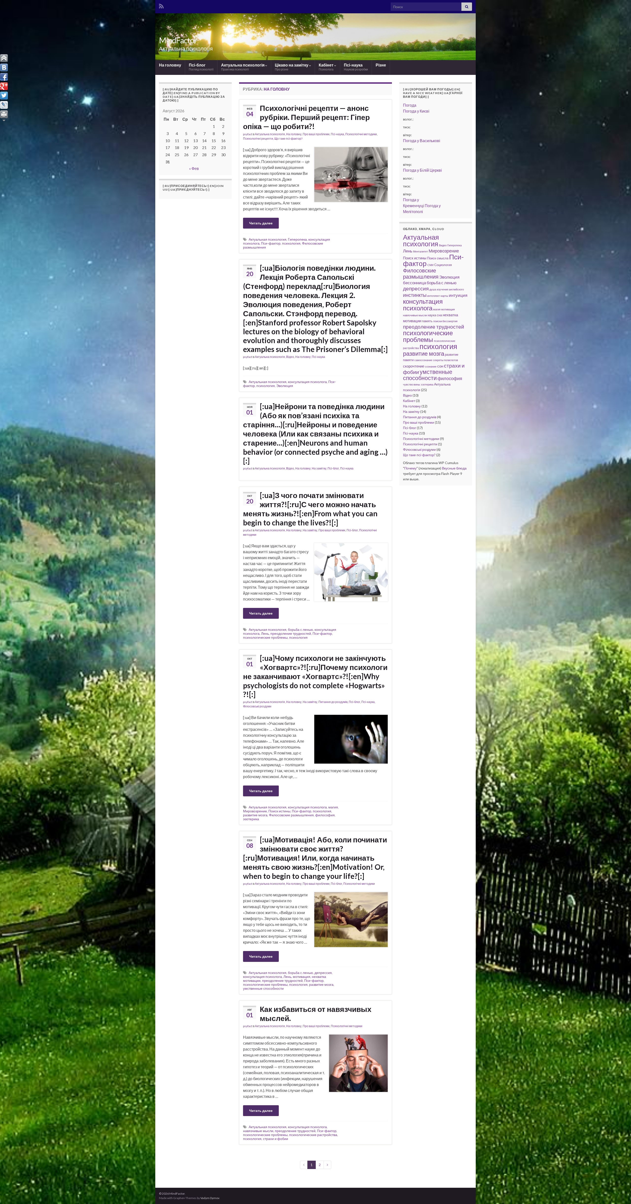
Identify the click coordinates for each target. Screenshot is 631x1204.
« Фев (194, 168)
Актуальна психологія (243, 67)
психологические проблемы (265, 637)
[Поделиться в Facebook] (4, 77)
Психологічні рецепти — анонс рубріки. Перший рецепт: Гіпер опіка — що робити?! (306, 117)
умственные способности (263, 988)
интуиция (458, 295)
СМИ (430, 265)
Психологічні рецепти (258, 138)
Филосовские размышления (291, 815)
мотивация (301, 976)
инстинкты (414, 295)
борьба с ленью (300, 629)
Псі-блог (201, 67)
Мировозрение (255, 811)
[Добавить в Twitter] (4, 96)
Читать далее (261, 223)
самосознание (423, 360)
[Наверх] (4, 58)
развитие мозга (255, 815)
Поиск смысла (437, 258)
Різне (381, 65)
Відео (290, 357)
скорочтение (413, 366)
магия (333, 807)
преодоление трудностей (290, 633)
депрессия (323, 972)
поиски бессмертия (445, 321)
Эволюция (284, 386)
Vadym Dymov (209, 1198)
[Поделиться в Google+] (4, 86)
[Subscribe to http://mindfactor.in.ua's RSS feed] (161, 5)
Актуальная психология (267, 239)
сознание (431, 366)
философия (325, 815)
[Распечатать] (4, 114)
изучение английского (450, 289)
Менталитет (420, 251)
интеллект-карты (437, 295)
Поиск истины (279, 811)
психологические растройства (313, 1135)
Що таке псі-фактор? (288, 138)
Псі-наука (356, 67)
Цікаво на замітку (292, 67)
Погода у (416, 111)
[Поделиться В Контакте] (4, 67)
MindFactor (178, 40)
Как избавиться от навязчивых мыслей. (315, 1013)
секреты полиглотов (445, 360)
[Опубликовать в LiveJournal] (4, 105)
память (427, 321)
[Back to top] (620, 1193)
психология (291, 243)
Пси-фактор (270, 243)
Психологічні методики (361, 134)
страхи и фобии (275, 1139)
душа (432, 289)
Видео (443, 245)
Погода (409, 105)
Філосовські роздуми (257, 706)
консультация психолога (307, 382)
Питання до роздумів (333, 702)
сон (440, 366)
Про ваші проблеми (316, 134)
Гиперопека (297, 239)
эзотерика (251, 819)
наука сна (435, 315)
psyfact (247, 134)
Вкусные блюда (454, 468)
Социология (443, 265)
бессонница (414, 282)
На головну (170, 65)
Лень (265, 633)
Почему (410, 468)
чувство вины (411, 384)
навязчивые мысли (258, 1131)
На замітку (319, 468)
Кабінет (326, 67)
